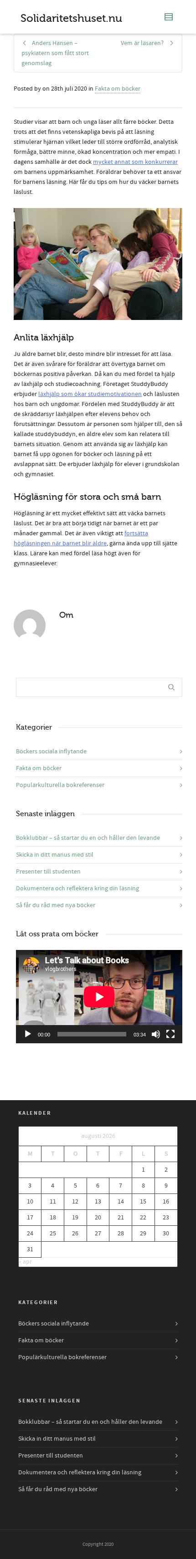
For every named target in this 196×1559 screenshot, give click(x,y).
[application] (99, 996)
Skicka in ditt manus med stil (54, 855)
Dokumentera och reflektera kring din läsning (77, 888)
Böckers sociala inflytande (51, 751)
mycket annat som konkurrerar (135, 162)
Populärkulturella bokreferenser (60, 785)
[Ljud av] (155, 1034)
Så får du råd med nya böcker (55, 905)
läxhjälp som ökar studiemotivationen (90, 394)
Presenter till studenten (48, 872)
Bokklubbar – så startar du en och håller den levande (88, 838)
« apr (25, 1262)
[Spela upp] (27, 1034)
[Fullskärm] (170, 1034)
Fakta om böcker (117, 89)
